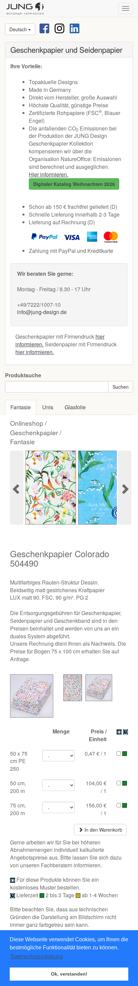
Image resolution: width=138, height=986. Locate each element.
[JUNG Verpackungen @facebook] (44, 28)
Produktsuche (23, 375)
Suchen (121, 386)
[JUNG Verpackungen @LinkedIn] (74, 28)
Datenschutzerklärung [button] (37, 956)
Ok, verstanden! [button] (69, 974)
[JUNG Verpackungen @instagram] (59, 28)
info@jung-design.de (42, 312)
